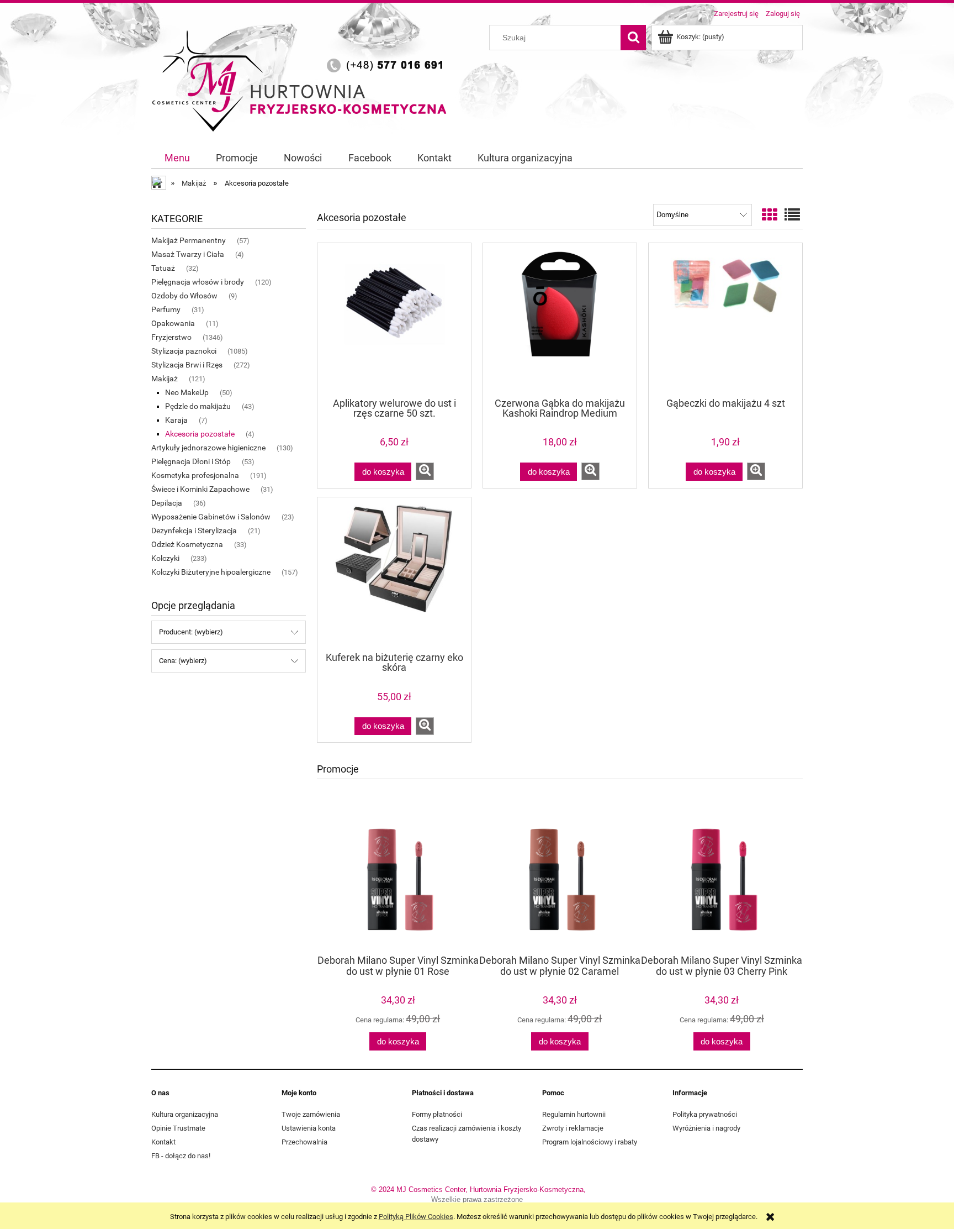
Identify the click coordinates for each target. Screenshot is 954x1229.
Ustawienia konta (309, 1128)
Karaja (176, 420)
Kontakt (163, 1142)
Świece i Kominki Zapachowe (200, 489)
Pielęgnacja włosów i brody (197, 281)
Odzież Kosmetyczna (187, 544)
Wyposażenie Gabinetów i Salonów (211, 516)
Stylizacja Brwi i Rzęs (186, 364)
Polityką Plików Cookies (416, 1216)
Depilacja (166, 502)
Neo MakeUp (187, 392)
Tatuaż (163, 268)
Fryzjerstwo (171, 337)
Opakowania (173, 323)
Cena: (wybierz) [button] (183, 660)
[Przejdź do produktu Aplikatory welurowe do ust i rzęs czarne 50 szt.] (394, 319)
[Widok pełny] (792, 215)
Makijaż (164, 378)
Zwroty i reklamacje (572, 1128)
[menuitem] (177, 158)
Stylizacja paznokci (183, 350)
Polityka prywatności (704, 1114)
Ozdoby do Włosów (184, 295)
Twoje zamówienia (311, 1114)
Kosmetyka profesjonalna (195, 475)
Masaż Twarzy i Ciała (187, 254)
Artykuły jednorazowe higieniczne (208, 447)
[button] (425, 471)
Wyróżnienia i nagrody (706, 1128)
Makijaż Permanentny (188, 240)
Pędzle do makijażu (198, 406)
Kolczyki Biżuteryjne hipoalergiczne (211, 572)
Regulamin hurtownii (574, 1114)
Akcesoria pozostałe (200, 433)
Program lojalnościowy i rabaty (589, 1142)
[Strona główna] (303, 79)
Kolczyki (165, 558)
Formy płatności (437, 1114)
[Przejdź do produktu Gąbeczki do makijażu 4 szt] (725, 319)
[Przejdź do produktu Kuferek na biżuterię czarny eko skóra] (394, 574)
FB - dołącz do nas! (180, 1156)
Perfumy (166, 309)
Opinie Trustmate (178, 1128)
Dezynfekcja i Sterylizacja (194, 530)
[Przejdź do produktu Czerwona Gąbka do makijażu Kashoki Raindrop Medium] (559, 319)
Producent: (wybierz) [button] (191, 632)
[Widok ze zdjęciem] (769, 215)
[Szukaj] (633, 37)
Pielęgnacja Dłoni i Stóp (191, 461)
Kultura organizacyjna (184, 1114)
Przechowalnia (304, 1142)
